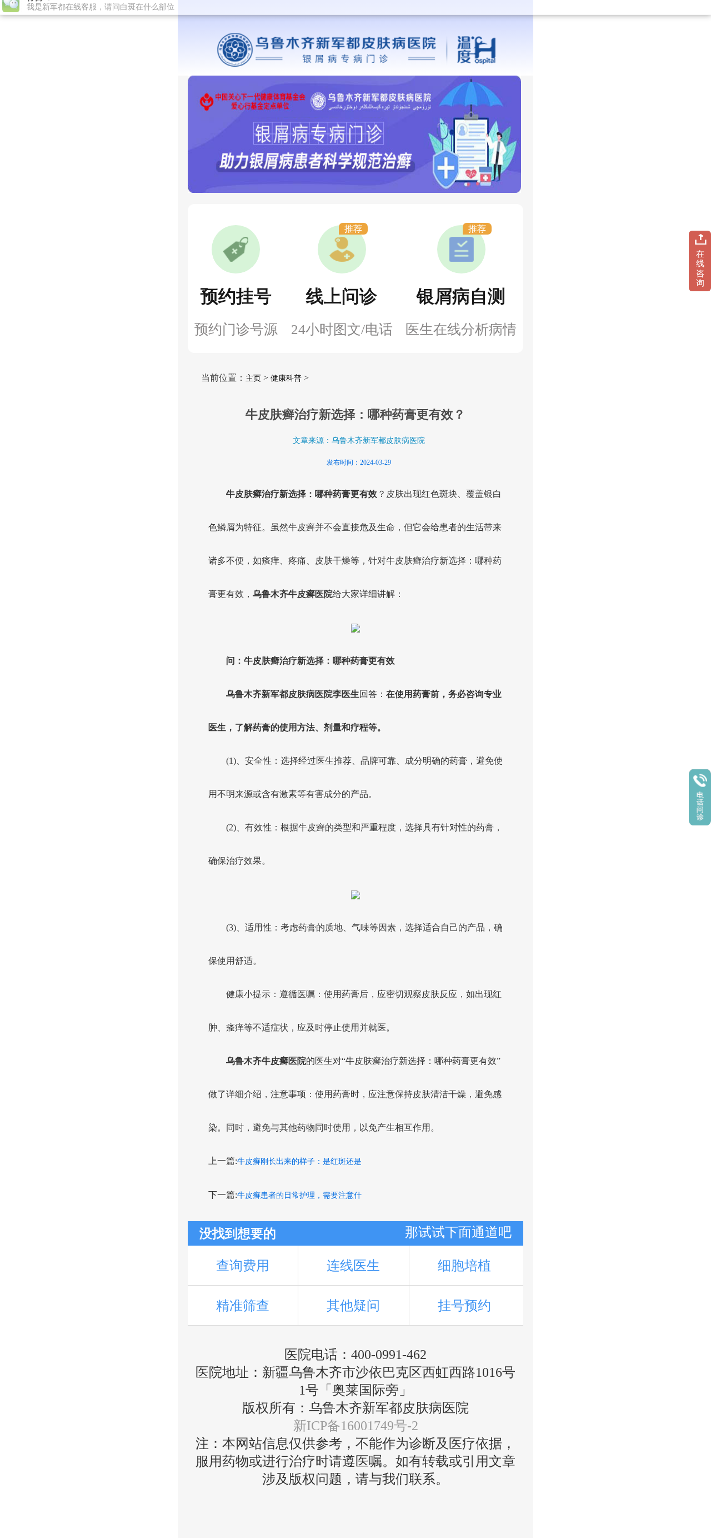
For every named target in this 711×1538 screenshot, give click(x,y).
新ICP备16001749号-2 (355, 1425)
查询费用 (242, 1265)
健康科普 (286, 378)
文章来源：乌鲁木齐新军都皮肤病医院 (359, 440)
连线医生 (353, 1265)
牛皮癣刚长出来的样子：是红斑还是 (299, 1161)
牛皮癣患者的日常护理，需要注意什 (299, 1195)
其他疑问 (353, 1305)
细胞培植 (464, 1265)
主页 (253, 378)
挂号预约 (464, 1305)
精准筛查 (242, 1305)
